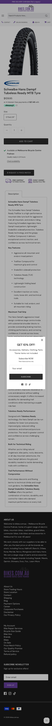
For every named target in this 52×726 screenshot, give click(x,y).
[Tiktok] (30, 384)
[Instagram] (26, 384)
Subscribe (26, 377)
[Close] (42, 340)
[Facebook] (22, 384)
